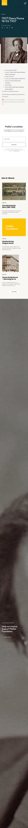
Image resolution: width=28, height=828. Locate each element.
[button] (2, 28)
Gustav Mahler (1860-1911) (18, 78)
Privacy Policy (16, 151)
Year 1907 (14, 70)
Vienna (3, 14)
